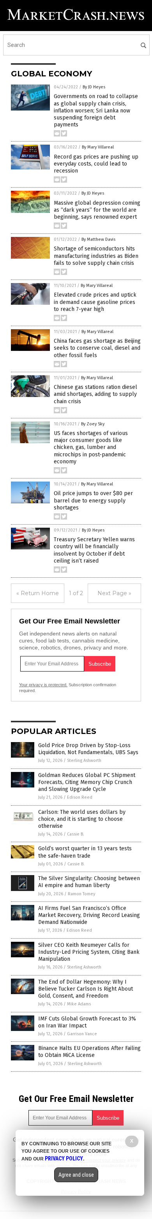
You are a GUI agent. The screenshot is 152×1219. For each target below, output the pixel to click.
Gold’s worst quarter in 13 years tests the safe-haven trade (85, 852)
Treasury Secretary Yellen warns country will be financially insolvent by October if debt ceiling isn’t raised (94, 550)
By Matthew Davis (98, 239)
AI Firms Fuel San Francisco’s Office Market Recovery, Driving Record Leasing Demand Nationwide (89, 915)
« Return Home (37, 593)
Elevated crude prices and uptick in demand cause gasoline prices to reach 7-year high (95, 302)
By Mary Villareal (98, 147)
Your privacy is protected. (43, 684)
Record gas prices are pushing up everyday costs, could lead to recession (96, 164)
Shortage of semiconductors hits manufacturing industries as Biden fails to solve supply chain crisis (96, 255)
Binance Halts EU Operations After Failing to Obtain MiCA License (89, 1051)
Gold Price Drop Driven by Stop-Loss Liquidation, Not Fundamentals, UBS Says (88, 749)
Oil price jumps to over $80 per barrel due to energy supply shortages (93, 500)
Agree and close (76, 1175)
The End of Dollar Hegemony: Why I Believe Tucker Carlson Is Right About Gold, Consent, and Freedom (85, 989)
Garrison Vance (82, 1033)
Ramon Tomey (81, 893)
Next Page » (114, 593)
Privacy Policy (64, 1158)
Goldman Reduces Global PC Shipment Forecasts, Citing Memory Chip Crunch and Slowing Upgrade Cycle (86, 782)
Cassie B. (75, 834)
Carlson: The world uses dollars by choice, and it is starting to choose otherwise (81, 819)
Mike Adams (79, 1004)
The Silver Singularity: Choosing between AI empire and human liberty (89, 882)
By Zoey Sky (92, 423)
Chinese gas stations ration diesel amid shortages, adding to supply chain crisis (95, 394)
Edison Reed (79, 797)
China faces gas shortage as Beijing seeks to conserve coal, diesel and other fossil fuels (97, 348)
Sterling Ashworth (84, 760)
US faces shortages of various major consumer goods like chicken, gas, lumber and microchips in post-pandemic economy (91, 447)
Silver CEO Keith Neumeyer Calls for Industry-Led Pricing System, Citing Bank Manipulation (89, 952)
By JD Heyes (94, 87)
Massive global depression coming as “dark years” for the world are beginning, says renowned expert (97, 210)
